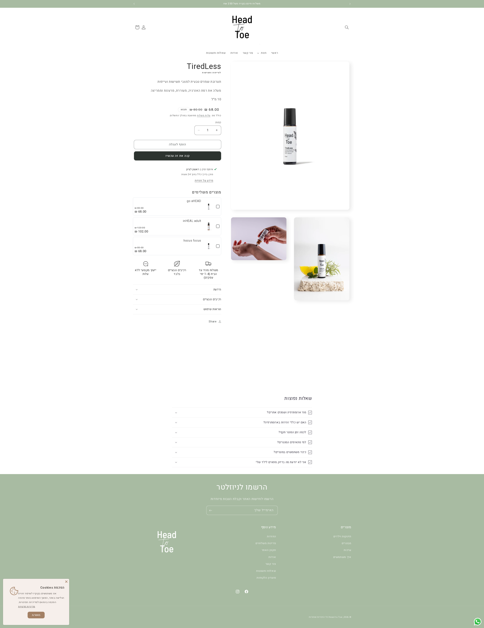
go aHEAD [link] (194, 201)
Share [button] (212, 321)
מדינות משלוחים (265, 543)
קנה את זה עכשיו (177, 156)
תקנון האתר (269, 550)
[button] (346, 27)
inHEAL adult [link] (192, 221)
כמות (218, 122)
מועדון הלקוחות (266, 578)
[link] (209, 206)
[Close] (66, 582)
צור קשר (270, 564)
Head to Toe (335, 617)
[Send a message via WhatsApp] (477, 621)
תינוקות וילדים (342, 536)
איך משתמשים (342, 557)
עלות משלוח (203, 115)
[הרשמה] (210, 510)
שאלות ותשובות (266, 571)
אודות (272, 557)
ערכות (347, 550)
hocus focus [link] (192, 241)
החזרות (271, 536)
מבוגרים (346, 543)
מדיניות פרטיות (26, 606)
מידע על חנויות (204, 181)
